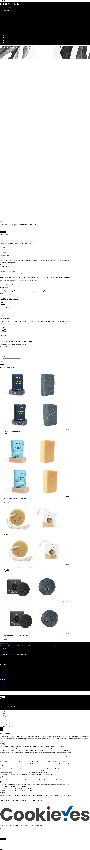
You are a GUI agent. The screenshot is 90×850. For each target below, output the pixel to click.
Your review (2, 356)
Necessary (3, 743)
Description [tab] (5, 247)
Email (1, 361)
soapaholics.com (6, 643)
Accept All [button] (8, 726)
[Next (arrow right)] (1, 849)
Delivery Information (7, 671)
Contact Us (5, 670)
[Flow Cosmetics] (3, 332)
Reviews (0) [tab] (5, 252)
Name (1, 359)
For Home (4, 43)
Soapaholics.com (10, 4)
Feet (3, 38)
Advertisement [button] (2, 792)
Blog (3, 668)
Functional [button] (2, 765)
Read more (7, 571)
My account (5, 685)
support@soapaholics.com (12, 654)
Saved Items (5, 689)
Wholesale (4, 676)
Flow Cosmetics (5, 221)
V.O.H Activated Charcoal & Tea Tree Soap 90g (16, 635)
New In (4, 30)
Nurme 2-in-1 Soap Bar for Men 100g (13, 431)
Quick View (64, 399)
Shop (4, 28)
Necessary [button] (2, 741)
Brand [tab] (4, 250)
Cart (3, 686)
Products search (5, 7)
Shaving (4, 33)
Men (3, 40)
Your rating (2, 346)
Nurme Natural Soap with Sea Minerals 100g (15, 498)
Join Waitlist (3, 232)
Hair (3, 35)
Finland (6, 311)
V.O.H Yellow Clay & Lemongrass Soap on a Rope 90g (18, 567)
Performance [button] (2, 776)
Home (4, 27)
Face (3, 37)
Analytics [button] (1, 781)
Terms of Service (6, 675)
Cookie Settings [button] (3, 726)
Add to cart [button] (7, 435)
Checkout (4, 688)
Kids (3, 42)
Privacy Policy (5, 673)
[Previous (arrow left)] (0, 849)
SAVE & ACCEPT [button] (3, 802)
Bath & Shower (5, 32)
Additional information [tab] (7, 249)
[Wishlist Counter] (3, 18)
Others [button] (1, 797)
